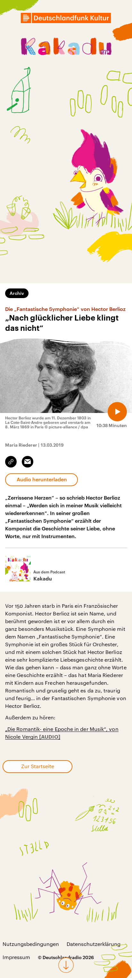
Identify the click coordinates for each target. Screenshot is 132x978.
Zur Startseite (37, 766)
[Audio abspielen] (117, 411)
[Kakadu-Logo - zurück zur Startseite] (66, 47)
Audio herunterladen (42, 479)
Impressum (16, 957)
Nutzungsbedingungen (31, 944)
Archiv (17, 293)
